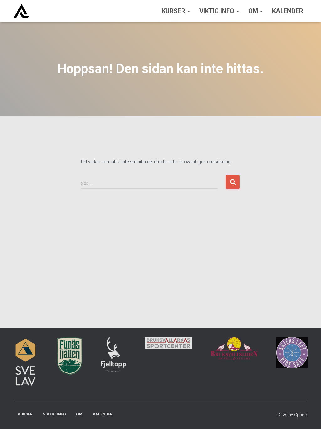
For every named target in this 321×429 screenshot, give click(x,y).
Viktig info (217, 11)
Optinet (301, 414)
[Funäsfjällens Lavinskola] (21, 11)
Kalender (287, 11)
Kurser (174, 11)
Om (254, 11)
